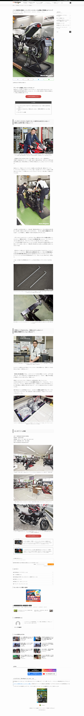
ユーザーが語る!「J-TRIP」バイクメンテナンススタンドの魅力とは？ (37, 541)
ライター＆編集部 (35, 708)
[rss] (68, 0)
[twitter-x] (59, 0)
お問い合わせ (52, 708)
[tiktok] (61, 0)
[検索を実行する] (70, 3)
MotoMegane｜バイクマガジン (21, 572)
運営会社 (31, 708)
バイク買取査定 (17, 574)
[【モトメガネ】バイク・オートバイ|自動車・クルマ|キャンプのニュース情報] (17, 3)
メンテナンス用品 (25, 605)
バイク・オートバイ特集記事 (18, 605)
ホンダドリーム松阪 (22, 112)
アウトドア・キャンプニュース (20, 583)
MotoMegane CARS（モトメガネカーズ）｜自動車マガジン (26, 576)
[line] (64, 0)
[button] (18, 79)
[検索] (70, 0)
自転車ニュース (17, 579)
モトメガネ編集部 (17, 627)
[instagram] (60, 0)
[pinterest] (65, 0)
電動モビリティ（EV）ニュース (20, 581)
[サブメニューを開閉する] (52, 572)
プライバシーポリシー (42, 708)
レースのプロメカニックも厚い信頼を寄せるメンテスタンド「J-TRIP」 (37, 549)
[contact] (69, 0)
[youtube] (66, 0)
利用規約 (48, 708)
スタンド (30, 605)
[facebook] (58, 0)
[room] (63, 0)
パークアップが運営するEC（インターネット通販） (22, 683)
